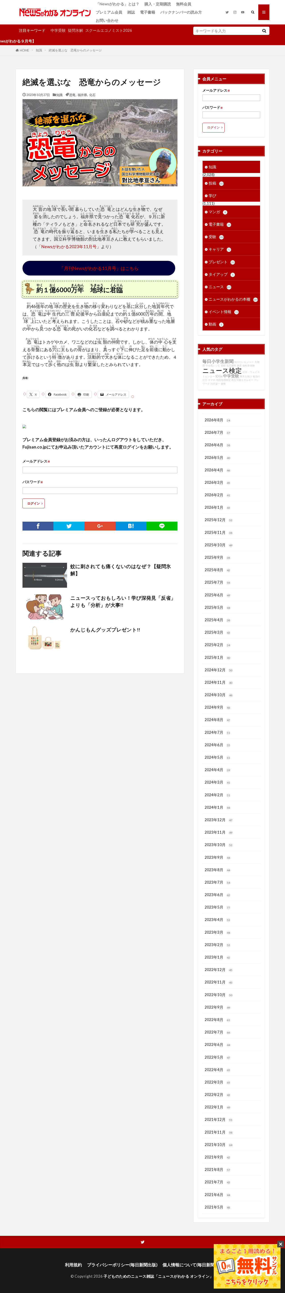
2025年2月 (217, 644)
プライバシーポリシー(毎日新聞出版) (122, 1264)
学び (212, 195)
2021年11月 (218, 1132)
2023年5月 (217, 907)
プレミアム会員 (109, 12)
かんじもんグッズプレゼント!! (105, 630)
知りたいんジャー (244, 361)
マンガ (217, 211)
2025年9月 (217, 557)
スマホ (211, 379)
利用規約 (73, 1264)
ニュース (220, 286)
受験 (216, 236)
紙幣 (223, 383)
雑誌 (131, 12)
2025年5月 (217, 607)
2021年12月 (218, 1119)
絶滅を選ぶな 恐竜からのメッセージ (75, 50)
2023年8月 (217, 869)
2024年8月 (217, 719)
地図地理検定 (223, 379)
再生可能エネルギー (242, 379)
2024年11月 (218, 682)
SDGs (218, 376)
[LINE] (162, 526)
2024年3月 (217, 782)
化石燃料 (231, 365)
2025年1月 (217, 657)
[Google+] (99, 526)
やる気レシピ (213, 365)
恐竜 (72, 94)
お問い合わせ (107, 20)
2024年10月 (218, 694)
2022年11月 (218, 982)
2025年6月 (217, 595)
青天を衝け (246, 376)
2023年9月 (217, 857)
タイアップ (221, 274)
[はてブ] (131, 526)
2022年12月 (218, 969)
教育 (239, 365)
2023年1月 (217, 957)
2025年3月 (217, 632)
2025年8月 (217, 569)
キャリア (219, 249)
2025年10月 (218, 545)
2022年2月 (217, 1094)
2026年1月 (217, 507)
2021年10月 (218, 1144)
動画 (215, 324)
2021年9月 (217, 1157)
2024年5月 (217, 757)
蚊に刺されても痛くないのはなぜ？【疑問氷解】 (120, 569)
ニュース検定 (222, 370)
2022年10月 (218, 994)
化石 (92, 94)
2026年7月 (217, 432)
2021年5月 (217, 1207)
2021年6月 (217, 1194)
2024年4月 (217, 769)
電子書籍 (147, 12)
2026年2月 (217, 495)
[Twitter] (68, 526)
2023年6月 (217, 894)
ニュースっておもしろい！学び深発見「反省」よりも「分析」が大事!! (123, 601)
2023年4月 (217, 919)
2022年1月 (217, 1107)
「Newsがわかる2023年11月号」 (69, 246)
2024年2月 (217, 794)
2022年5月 (217, 1057)
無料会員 (183, 4)
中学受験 (58, 30)
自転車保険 (248, 365)
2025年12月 (218, 519)
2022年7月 (217, 1032)
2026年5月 (217, 457)
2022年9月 (217, 1007)
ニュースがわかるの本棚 (233, 299)
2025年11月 (218, 532)
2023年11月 (218, 832)
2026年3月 (217, 482)
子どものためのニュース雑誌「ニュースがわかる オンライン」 (159, 1276)
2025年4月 (217, 619)
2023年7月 (217, 882)
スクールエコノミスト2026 (108, 30)
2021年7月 (217, 1182)
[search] (264, 31)
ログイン (33, 503)
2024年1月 (217, 807)
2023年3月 (217, 932)
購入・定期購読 (158, 4)
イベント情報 (223, 311)
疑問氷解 (75, 30)
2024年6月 (217, 744)
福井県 (82, 94)
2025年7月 (217, 582)
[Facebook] (37, 526)
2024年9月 (217, 707)
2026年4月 (217, 470)
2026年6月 (217, 444)
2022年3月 (217, 1082)
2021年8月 (217, 1169)
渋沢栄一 (215, 383)
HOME (24, 50)
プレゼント (221, 261)
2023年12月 (218, 819)
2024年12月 (218, 670)
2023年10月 (218, 844)
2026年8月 (217, 420)
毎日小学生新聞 (218, 361)
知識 (39, 50)
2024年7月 (217, 732)
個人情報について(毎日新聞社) (191, 1264)
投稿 (216, 183)
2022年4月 (217, 1069)
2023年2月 (217, 944)
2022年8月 (217, 1019)
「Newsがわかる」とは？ (117, 4)
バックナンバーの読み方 (181, 12)
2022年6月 (217, 1044)
